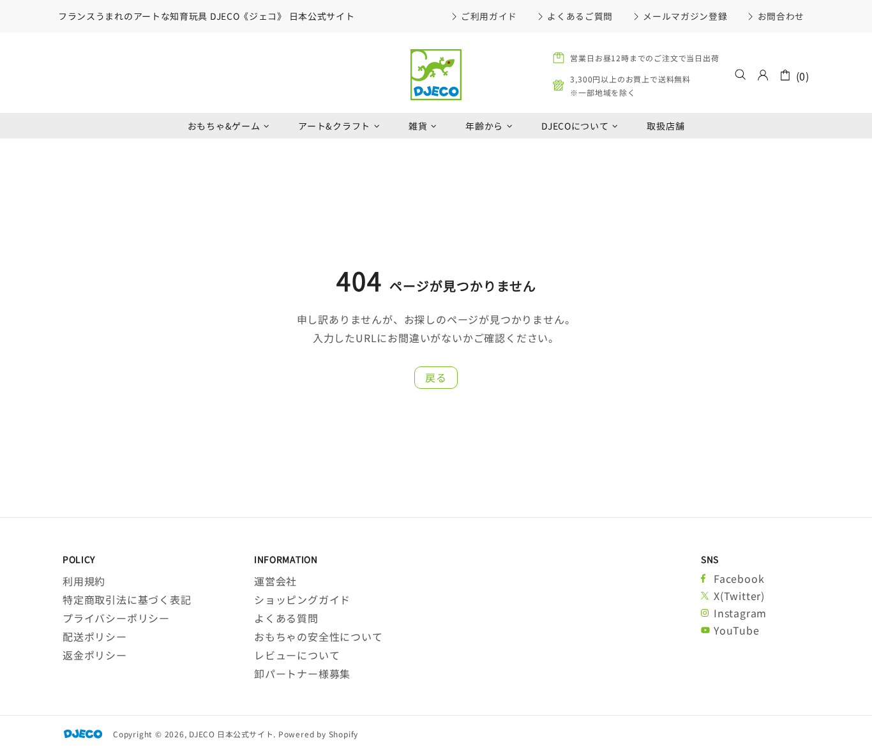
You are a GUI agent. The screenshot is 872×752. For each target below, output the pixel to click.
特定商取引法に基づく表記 (127, 599)
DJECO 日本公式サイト (436, 74)
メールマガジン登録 (685, 16)
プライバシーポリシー (116, 618)
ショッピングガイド (302, 599)
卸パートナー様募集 (302, 674)
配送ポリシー (95, 636)
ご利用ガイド (489, 16)
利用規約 (84, 581)
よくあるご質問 (580, 16)
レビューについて (297, 655)
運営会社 (275, 581)
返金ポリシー (95, 655)
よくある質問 (286, 618)
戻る (436, 377)
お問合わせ (781, 16)
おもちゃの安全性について (318, 636)
